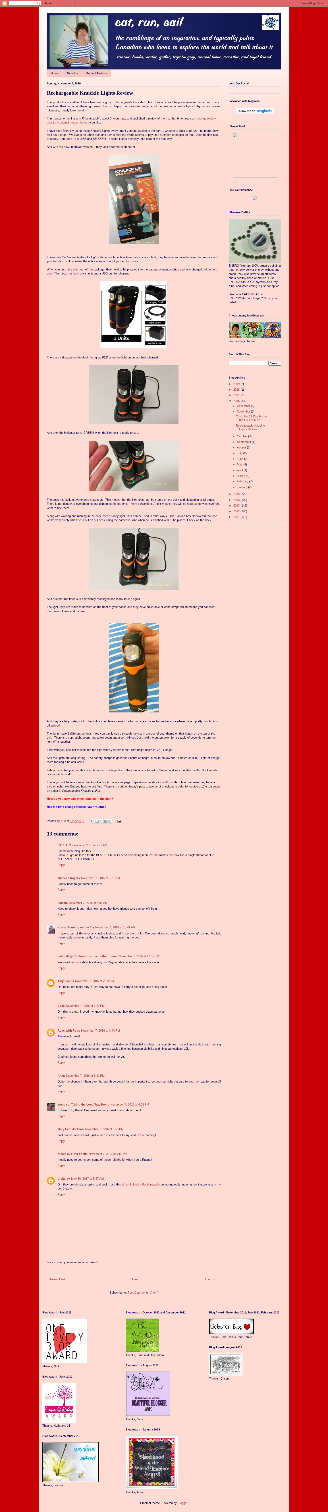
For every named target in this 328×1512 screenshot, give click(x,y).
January (242, 487)
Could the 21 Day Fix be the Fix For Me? (251, 418)
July (240, 453)
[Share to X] (101, 821)
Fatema (63, 903)
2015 (237, 494)
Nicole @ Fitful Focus (72, 1154)
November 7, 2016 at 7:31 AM (100, 878)
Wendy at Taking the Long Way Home (83, 1104)
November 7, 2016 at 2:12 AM (88, 845)
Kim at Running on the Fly (76, 927)
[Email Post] (118, 821)
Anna (61, 1075)
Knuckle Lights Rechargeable (141, 1184)
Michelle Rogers (69, 878)
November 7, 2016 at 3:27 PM (85, 1005)
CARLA (62, 845)
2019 (237, 384)
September (244, 442)
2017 (237, 395)
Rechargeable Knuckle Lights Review (250, 427)
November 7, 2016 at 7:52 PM (108, 1154)
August (242, 447)
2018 (237, 389)
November (244, 411)
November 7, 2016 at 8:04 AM (88, 903)
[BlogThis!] (97, 821)
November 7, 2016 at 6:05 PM (129, 1104)
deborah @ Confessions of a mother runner (88, 956)
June (240, 459)
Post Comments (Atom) (143, 1292)
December (244, 406)
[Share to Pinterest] (110, 821)
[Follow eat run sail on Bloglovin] (255, 113)
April (240, 470)
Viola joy (64, 1178)
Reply (61, 865)
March (241, 475)
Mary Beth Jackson (71, 1129)
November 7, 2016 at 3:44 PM (100, 1030)
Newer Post (57, 1279)
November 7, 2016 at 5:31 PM (85, 1075)
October (242, 436)
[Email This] (93, 821)
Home (54, 73)
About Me (72, 73)
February (243, 481)
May (240, 464)
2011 (237, 517)
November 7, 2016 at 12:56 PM (139, 956)
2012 (237, 511)
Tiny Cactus (66, 981)
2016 (237, 401)
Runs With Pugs (69, 1030)
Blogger (182, 1503)
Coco (61, 1005)
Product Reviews (96, 73)
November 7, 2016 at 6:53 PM (104, 1129)
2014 (237, 500)
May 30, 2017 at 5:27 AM (87, 1178)
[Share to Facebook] (105, 821)
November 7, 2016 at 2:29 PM (94, 981)
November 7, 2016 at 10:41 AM (115, 927)
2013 (237, 505)
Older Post (211, 1279)
